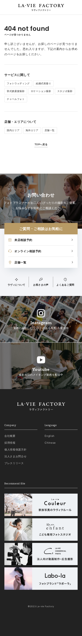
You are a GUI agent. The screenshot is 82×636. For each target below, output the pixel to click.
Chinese (50, 442)
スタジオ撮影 (65, 91)
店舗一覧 (50, 130)
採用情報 (10, 442)
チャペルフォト (16, 99)
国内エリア (13, 130)
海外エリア (32, 130)
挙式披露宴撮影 (16, 91)
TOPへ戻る (41, 144)
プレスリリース (14, 463)
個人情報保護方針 (15, 449)
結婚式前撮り (43, 83)
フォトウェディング (18, 83)
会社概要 (10, 435)
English (49, 435)
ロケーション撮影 (41, 91)
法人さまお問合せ (15, 456)
